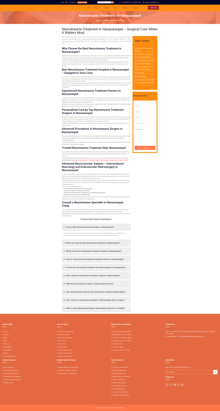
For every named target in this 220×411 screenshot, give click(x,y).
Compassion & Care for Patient (121, 350)
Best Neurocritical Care (119, 379)
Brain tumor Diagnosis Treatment (122, 331)
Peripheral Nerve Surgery (65, 356)
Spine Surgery (62, 340)
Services (125, 8)
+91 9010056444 (125, 2)
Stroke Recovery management (12, 376)
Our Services (72, 2)
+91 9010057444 (136, 2)
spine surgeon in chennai (107, 160)
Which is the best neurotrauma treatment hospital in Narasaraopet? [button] (93, 251)
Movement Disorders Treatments (121, 376)
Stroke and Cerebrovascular (66, 331)
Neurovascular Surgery (119, 389)
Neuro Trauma (62, 344)
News (62, 2)
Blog (66, 2)
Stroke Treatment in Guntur (11, 370)
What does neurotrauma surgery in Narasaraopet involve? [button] (89, 284)
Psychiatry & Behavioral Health (121, 395)
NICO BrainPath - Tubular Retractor (122, 334)
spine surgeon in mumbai (121, 160)
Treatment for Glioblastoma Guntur (122, 337)
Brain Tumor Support (140, 76)
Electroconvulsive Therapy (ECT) (67, 373)
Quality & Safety (8, 382)
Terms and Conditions (10, 356)
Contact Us (135, 8)
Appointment (153, 7)
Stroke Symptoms (8, 367)
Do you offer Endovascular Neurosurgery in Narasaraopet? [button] (90, 227)
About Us (96, 8)
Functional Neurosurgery (65, 350)
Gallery (116, 8)
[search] (112, 2)
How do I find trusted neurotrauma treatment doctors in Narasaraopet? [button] (95, 259)
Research (106, 8)
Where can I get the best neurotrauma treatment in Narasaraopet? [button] (93, 243)
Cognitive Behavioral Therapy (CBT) (68, 367)
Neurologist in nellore (94, 160)
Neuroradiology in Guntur (119, 385)
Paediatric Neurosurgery (65, 353)
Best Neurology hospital (119, 382)
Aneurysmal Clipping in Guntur (12, 379)
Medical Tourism (82, 2)
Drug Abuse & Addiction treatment (67, 370)
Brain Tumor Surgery (64, 334)
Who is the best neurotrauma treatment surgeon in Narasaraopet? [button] (93, 276)
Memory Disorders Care (119, 373)
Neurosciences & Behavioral (120, 367)
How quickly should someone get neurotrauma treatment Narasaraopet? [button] (95, 292)
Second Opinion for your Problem (122, 340)
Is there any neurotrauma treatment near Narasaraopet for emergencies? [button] (95, 267)
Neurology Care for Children (120, 392)
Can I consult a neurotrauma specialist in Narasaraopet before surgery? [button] (95, 300)
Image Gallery (8, 347)
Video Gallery (7, 350)
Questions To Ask (139, 72)
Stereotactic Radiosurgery (65, 337)
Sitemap (6, 353)
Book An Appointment (145, 147)
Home (88, 8)
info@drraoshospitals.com (197, 336)
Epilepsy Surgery (62, 347)
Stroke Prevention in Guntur (11, 373)
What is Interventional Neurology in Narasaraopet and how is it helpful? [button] (95, 308)
